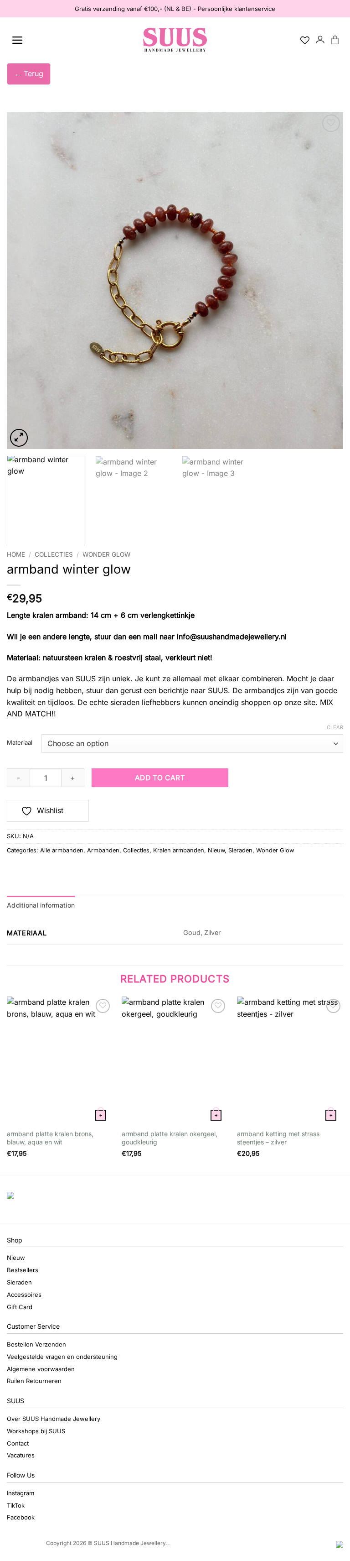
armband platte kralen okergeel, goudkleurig (169, 1138)
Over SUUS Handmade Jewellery (53, 1418)
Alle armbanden (61, 850)
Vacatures (21, 1455)
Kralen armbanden (178, 850)
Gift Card (19, 1306)
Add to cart (160, 777)
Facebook (21, 1517)
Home (16, 554)
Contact (18, 1443)
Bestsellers (22, 1270)
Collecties (54, 554)
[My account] (320, 40)
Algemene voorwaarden (41, 1369)
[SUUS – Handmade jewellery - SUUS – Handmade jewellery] (175, 40)
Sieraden (240, 850)
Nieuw (216, 850)
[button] (17, 40)
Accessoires (24, 1294)
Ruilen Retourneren (34, 1380)
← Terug (28, 73)
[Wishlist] (304, 40)
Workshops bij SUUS (36, 1431)
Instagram (20, 1493)
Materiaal (19, 743)
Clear (335, 727)
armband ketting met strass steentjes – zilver (278, 1138)
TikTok (16, 1505)
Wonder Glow (106, 554)
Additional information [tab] (41, 905)
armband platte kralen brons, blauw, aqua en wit (50, 1138)
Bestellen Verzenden (36, 1344)
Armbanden (103, 850)
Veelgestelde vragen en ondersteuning (62, 1356)
